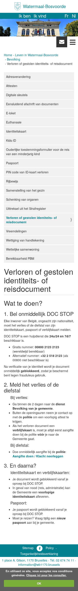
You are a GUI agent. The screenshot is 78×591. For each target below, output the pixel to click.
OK (39, 583)
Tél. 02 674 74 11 (62, 560)
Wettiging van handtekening (25, 240)
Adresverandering (18, 76)
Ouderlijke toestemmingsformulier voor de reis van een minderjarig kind (37, 151)
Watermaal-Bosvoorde (44, 6)
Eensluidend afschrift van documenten (32, 104)
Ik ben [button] (25, 16)
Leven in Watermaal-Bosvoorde (36, 55)
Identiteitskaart (16, 131)
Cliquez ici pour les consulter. (46, 575)
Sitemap (28, 548)
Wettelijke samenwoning (22, 249)
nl (74, 16)
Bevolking (13, 59)
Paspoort (12, 163)
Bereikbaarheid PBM (20, 258)
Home (8, 55)
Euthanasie (13, 122)
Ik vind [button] (40, 16)
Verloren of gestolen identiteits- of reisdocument (31, 219)
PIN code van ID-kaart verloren (27, 172)
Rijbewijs (12, 181)
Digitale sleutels (17, 95)
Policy (50, 548)
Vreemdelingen (16, 231)
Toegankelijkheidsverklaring (39, 554)
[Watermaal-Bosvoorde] (17, 6)
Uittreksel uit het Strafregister (26, 208)
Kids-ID (11, 140)
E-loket (11, 113)
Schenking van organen (22, 199)
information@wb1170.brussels (39, 564)
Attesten (11, 86)
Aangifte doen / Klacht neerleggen (38, 456)
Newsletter (61, 43)
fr (66, 16)
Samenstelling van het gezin (25, 190)
